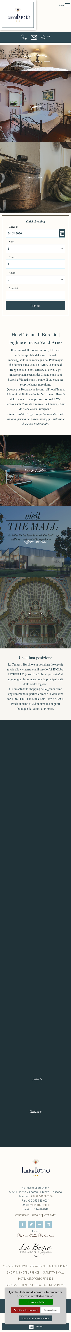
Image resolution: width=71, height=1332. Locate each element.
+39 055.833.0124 (41, 1196)
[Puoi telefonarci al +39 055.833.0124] (24, 37)
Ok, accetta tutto (35, 1302)
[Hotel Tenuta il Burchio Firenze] (18, 15)
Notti (11, 242)
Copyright (22, 1215)
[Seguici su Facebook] (22, 1224)
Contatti (50, 1215)
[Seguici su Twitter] (31, 1224)
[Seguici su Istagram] (48, 1224)
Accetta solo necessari (26, 1310)
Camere (13, 257)
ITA (48, 37)
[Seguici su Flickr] (39, 1224)
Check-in (13, 226)
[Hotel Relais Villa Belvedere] (35, 1235)
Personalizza (50, 1310)
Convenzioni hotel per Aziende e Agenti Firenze (35, 1266)
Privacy (36, 1215)
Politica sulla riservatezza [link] (35, 1318)
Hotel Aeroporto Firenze (35, 1278)
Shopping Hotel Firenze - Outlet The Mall (35, 1272)
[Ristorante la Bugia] (35, 1250)
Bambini (13, 288)
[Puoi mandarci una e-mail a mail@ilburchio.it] (33, 37)
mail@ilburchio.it (40, 1205)
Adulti (12, 272)
